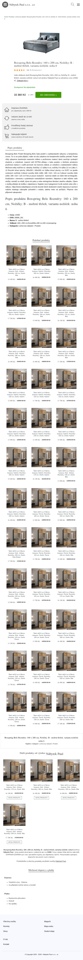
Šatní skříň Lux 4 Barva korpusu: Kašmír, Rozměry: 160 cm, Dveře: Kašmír (16, 473)
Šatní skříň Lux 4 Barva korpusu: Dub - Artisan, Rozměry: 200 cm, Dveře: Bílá (14, 831)
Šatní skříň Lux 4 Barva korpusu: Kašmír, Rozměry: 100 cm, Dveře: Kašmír (16, 394)
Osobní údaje (49, 931)
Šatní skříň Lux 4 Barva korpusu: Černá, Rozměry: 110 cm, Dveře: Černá (42, 553)
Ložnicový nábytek (20, 17)
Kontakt (6, 944)
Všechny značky (9, 921)
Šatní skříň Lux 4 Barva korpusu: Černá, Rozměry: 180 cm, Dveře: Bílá (66, 635)
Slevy (5, 931)
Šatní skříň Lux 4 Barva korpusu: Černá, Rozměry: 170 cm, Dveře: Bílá (66, 594)
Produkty (11, 17)
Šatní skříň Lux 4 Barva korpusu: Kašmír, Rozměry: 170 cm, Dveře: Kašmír (41, 473)
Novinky (6, 926)
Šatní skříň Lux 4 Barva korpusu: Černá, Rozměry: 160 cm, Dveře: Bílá (66, 553)
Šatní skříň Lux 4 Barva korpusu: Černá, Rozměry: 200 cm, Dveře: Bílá (66, 717)
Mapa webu (48, 926)
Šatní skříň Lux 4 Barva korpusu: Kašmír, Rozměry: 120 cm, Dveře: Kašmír (66, 394)
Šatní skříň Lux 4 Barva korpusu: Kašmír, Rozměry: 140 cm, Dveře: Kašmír (41, 434)
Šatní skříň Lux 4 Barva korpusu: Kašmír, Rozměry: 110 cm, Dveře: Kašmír (41, 394)
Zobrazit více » (22, 81)
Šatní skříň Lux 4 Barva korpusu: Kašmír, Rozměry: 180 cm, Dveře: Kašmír (16, 514)
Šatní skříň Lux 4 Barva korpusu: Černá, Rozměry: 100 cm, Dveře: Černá (42, 514)
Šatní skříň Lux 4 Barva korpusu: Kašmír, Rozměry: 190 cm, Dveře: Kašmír (41, 271)
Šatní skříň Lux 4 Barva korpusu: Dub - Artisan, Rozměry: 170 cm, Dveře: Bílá (14, 787)
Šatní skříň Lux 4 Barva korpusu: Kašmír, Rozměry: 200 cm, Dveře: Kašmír (16, 312)
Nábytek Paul (53, 78)
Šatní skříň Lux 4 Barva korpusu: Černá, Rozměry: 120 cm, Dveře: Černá (42, 594)
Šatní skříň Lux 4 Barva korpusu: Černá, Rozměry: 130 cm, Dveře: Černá (42, 635)
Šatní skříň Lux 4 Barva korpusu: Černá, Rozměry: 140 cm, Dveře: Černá (42, 676)
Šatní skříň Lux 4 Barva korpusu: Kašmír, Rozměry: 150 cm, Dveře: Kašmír (66, 434)
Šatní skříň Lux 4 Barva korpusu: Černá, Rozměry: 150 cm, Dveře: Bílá (66, 514)
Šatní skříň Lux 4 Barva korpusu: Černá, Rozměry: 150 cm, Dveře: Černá (42, 717)
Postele (55, 744)
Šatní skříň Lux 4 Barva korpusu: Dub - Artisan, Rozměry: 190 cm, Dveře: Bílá (68, 787)
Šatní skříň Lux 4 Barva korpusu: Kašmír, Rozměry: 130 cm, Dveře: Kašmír (16, 434)
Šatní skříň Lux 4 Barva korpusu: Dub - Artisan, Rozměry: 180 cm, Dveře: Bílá (41, 787)
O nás (5, 939)
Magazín (47, 921)
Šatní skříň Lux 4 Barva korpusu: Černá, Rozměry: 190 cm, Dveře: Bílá (66, 676)
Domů (6, 17)
